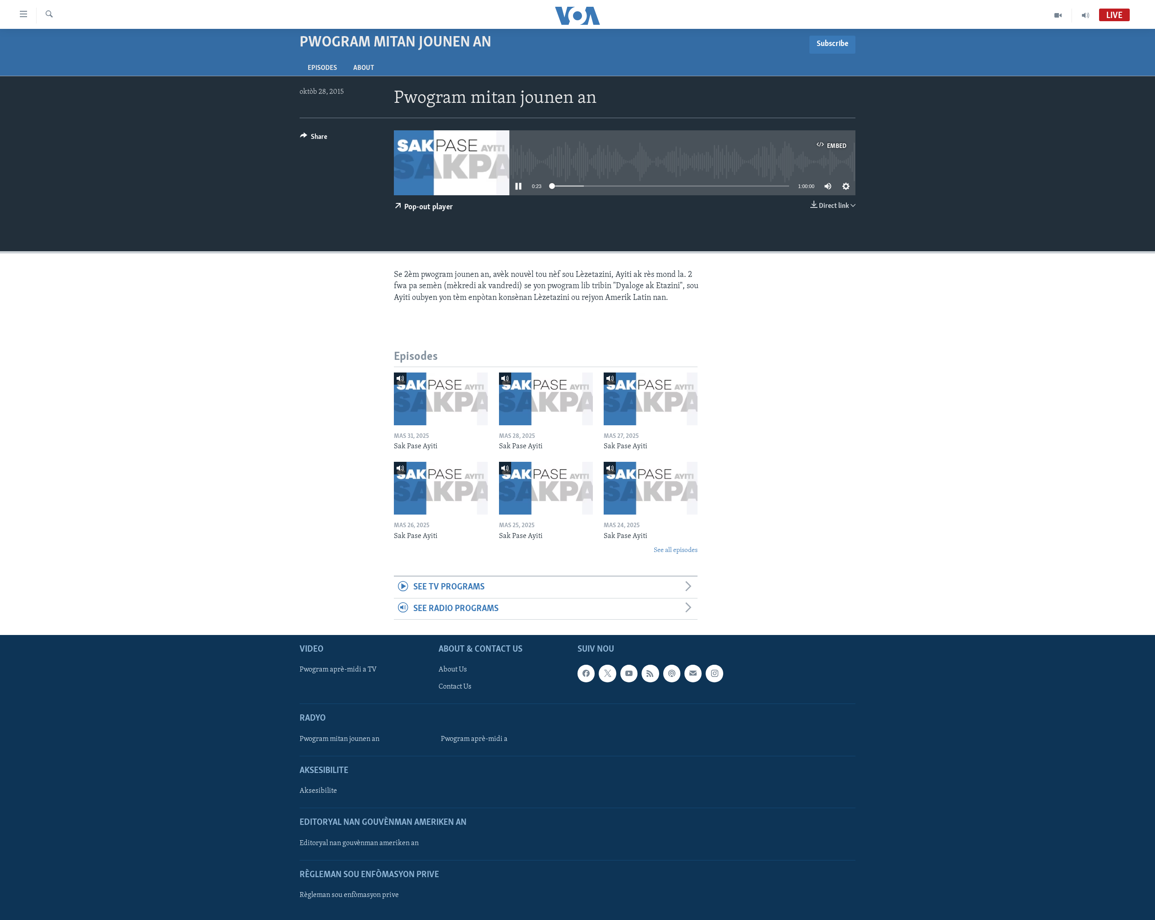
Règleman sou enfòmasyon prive (349, 895)
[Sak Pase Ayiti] (441, 399)
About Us (453, 669)
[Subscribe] (693, 673)
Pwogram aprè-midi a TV (338, 669)
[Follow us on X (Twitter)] (607, 673)
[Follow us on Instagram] (714, 673)
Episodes (322, 68)
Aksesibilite (318, 791)
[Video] (1058, 15)
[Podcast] (671, 673)
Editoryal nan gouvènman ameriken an (359, 843)
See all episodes (676, 550)
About (363, 68)
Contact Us (455, 687)
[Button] (313, 138)
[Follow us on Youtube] (629, 673)
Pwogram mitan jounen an (339, 739)
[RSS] (650, 673)
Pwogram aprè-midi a (474, 739)
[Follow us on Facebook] (586, 673)
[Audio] (1085, 15)
